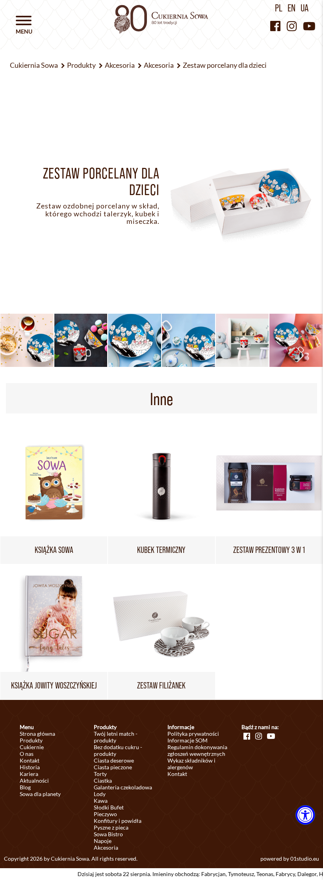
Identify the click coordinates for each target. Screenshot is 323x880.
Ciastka (103, 780)
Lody (100, 794)
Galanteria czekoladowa (123, 787)
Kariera (29, 773)
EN (291, 7)
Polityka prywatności (193, 733)
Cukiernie (32, 747)
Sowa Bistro (108, 834)
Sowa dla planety (40, 794)
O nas (26, 753)
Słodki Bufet (109, 807)
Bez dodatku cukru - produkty (118, 750)
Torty (100, 773)
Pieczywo (105, 814)
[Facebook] (275, 25)
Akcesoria (106, 847)
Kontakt (29, 760)
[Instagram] (292, 25)
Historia (30, 767)
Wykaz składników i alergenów (191, 763)
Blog (25, 787)
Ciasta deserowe (114, 760)
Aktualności (34, 780)
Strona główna (37, 733)
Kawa (101, 800)
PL (278, 7)
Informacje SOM (187, 740)
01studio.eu (304, 858)
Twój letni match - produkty (115, 737)
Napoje (102, 840)
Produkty (31, 740)
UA (304, 7)
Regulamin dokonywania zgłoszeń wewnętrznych (197, 750)
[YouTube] (309, 25)
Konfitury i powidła (117, 820)
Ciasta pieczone (113, 767)
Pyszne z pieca (111, 827)
